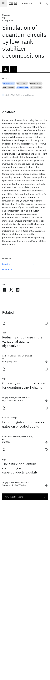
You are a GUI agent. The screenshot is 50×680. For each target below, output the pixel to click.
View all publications (13, 497)
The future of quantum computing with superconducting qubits (20, 468)
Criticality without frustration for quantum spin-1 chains (23, 385)
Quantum (6, 15)
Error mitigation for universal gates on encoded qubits (23, 424)
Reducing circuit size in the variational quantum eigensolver (22, 341)
